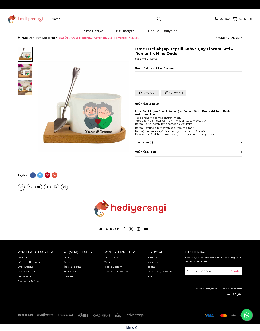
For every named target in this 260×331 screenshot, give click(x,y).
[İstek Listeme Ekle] (30, 187)
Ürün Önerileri (146, 151)
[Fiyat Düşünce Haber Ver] (47, 187)
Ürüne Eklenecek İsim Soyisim (154, 68)
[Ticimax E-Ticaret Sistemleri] (130, 328)
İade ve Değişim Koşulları (160, 271)
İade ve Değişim (113, 266)
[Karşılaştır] (38, 187)
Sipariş (67, 257)
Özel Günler (24, 257)
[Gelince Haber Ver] (64, 187)
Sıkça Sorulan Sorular (116, 271)
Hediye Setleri (25, 276)
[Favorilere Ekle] (21, 187)
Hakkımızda (153, 257)
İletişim (151, 266)
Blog (149, 276)
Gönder (235, 271)
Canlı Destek (111, 257)
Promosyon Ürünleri (29, 281)
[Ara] (159, 19)
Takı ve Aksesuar (27, 271)
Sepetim (68, 262)
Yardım (108, 262)
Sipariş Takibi (71, 271)
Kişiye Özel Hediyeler (29, 262)
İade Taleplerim (72, 266)
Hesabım (69, 276)
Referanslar (153, 262)
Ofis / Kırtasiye (25, 266)
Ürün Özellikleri (147, 103)
